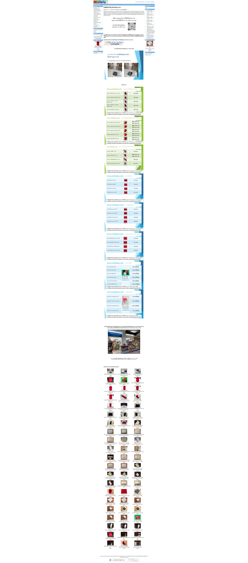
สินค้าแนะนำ (96, 7)
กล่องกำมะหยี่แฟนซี (97, 14)
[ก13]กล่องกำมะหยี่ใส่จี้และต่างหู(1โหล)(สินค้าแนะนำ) (150, 33)
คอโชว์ (95, 16)
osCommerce (126, 557)
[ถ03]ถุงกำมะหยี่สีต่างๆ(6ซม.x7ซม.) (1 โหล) (150, 18)
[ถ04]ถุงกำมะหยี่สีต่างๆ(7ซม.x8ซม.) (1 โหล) (150, 21)
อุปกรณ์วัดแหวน (96, 25)
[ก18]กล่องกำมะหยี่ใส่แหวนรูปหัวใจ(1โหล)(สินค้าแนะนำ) (150, 27)
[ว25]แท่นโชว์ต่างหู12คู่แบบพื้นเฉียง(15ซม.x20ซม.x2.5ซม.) (150, 47)
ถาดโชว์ (95, 15)
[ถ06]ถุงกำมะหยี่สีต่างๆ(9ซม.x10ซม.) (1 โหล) (150, 15)
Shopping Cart (147, 6)
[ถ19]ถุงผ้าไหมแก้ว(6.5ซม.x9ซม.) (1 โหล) (150, 24)
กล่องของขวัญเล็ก (96, 13)
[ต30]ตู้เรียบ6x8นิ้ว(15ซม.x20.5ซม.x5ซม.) (124, 425)
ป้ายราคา (95, 24)
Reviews (146, 52)
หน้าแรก (95, 4)
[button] (140, 2)
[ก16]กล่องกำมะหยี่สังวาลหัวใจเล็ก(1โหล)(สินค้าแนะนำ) (98, 47)
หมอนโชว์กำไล (96, 8)
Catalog (98, 4)
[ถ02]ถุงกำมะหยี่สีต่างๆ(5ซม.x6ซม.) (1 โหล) (150, 11)
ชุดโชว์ (95, 21)
